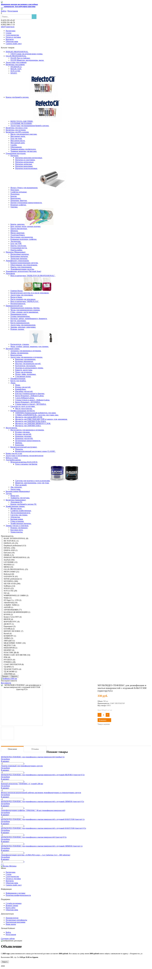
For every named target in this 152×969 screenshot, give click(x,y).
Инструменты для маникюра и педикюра (27, 430)
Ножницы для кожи (23, 436)
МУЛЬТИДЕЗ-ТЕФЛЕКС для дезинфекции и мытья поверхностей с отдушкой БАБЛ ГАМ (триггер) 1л (43, 819)
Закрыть (5, 962)
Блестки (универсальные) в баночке (30, 393)
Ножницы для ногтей (24, 438)
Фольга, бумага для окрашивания (24, 188)
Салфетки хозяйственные (20, 511)
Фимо (17, 385)
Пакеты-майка (16, 250)
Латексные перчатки (19, 258)
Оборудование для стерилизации (24, 265)
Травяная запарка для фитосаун (23, 149)
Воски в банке (16, 297)
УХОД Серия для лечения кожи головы (26, 54)
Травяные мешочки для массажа (23, 151)
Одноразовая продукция (16, 153)
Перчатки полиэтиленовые (26, 168)
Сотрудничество (12, 35)
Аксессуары (15, 489)
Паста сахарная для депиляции (23, 299)
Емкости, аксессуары (24, 370)
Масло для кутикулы (23, 408)
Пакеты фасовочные (18, 229)
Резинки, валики (17, 329)
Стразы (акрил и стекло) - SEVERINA (30, 404)
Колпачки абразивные (24, 361)
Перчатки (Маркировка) (16, 252)
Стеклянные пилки (23, 376)
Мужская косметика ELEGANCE (24, 462)
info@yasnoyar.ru (7, 27)
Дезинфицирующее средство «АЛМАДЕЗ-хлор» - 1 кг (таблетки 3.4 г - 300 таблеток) (35, 855)
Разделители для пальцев (25, 366)
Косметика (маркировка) (16, 500)
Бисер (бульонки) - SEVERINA (28, 402)
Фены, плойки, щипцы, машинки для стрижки (29, 346)
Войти (3, 11)
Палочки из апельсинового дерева (29, 368)
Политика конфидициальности (18, 895)
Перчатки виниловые (24, 166)
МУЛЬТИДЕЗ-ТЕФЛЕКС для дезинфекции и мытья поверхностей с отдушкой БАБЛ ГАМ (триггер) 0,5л (43, 828)
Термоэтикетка (16, 532)
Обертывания (16, 147)
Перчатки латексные (23, 164)
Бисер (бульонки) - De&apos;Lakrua (29, 396)
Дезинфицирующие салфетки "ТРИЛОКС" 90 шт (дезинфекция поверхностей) (33, 810)
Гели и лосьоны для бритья (26, 464)
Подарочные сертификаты (16, 920)
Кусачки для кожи (22, 432)
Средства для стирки (19, 515)
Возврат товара (12, 905)
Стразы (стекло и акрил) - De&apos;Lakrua (32, 400)
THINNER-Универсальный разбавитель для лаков (35, 413)
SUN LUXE (15, 71)
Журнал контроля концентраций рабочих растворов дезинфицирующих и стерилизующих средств (41, 793)
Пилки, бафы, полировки (25, 374)
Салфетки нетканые (18, 192)
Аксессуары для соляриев (16, 62)
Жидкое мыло (16, 508)
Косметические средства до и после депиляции (29, 293)
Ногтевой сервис (13, 349)
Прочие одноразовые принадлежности (26, 203)
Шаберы (18, 443)
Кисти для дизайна (18, 381)
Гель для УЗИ (16, 243)
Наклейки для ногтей (24, 391)
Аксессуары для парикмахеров (23, 325)
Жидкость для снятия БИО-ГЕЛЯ (29, 417)
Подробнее (5, 759)
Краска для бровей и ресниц (17, 97)
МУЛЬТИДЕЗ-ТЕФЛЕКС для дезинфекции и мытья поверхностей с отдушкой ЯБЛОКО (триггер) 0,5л (43, 775)
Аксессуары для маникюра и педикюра (26, 357)
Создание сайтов (8, 939)
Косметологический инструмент (23, 447)
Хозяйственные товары (15, 506)
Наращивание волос (18, 314)
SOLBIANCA (16, 67)
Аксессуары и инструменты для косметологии (24, 456)
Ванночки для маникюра (25, 359)
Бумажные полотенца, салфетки (23, 239)
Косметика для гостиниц (16, 130)
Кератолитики (16, 355)
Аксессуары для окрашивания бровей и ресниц (29, 126)
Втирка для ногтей (23, 387)
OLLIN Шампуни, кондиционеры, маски (27, 60)
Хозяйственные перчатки (20, 523)
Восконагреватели (18, 304)
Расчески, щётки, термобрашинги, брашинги (28, 318)
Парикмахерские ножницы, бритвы (25, 308)
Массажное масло (17, 141)
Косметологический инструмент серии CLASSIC (35, 451)
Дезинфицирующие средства (22, 269)
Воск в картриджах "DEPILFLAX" (24, 301)
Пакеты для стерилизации (21, 267)
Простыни (14, 190)
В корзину (102, 720)
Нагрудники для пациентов (21, 237)
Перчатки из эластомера (25, 160)
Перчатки (14, 156)
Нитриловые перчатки (19, 254)
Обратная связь (12, 41)
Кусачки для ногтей (23, 434)
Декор (13, 383)
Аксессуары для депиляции (21, 295)
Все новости (6, 683)
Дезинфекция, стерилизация (17, 261)
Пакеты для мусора (18, 246)
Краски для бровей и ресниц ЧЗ (23, 504)
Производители (12, 918)
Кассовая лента (16, 530)
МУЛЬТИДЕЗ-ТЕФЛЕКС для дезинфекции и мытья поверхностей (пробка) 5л (32, 757)
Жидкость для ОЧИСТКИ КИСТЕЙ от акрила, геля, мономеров (41, 419)
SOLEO (13, 73)
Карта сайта (10, 908)
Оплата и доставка (13, 37)
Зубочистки (15, 517)
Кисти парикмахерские (20, 323)
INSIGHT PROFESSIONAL (17, 52)
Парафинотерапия (18, 379)
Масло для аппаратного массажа (23, 134)
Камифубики (20, 389)
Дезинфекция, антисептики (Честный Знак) (23, 271)
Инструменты (11, 428)
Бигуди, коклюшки (18, 321)
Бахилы (13, 196)
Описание (12, 749)
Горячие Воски (16, 291)
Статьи (8, 33)
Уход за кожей (21, 485)
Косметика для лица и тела (16, 128)
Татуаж (9, 493)
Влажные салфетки (18, 205)
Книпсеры (19, 445)
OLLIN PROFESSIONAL (16, 56)
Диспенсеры (15, 241)
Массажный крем (17, 143)
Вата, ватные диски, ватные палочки (25, 226)
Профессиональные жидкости (22, 411)
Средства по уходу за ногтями (22, 406)
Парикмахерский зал (14, 306)
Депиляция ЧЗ (16, 502)
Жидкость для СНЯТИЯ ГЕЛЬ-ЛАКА (30, 421)
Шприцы (14, 231)
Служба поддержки (13, 903)
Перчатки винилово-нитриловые (29, 158)
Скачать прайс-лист (14, 44)
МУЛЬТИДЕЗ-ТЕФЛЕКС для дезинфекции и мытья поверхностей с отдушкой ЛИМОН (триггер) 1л (42, 846)
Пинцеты (19, 449)
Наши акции (11, 924)
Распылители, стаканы (19, 344)
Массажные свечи (18, 136)
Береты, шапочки (17, 224)
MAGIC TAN (16, 69)
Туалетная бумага (17, 235)
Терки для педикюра (23, 372)
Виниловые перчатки (19, 256)
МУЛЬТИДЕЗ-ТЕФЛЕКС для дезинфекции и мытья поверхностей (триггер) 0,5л (33, 837)
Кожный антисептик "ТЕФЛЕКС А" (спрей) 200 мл (22, 784)
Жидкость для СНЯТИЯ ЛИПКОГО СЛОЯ (33, 423)
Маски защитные (17, 233)
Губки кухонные (17, 521)
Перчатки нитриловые (24, 162)
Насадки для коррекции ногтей (28, 364)
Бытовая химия (16, 519)
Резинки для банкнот (19, 528)
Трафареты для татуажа (20, 498)
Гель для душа (16, 138)
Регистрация (13, 11)
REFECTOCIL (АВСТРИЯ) (21, 121)
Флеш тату (14, 496)
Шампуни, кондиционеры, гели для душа (32, 483)
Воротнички (15, 198)
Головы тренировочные (20, 316)
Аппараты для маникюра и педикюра (25, 351)
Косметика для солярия (15, 64)
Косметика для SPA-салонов (17, 132)
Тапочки (14, 207)
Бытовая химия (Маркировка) (18, 491)
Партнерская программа (15, 922)
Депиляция (10, 273)
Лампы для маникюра (19, 353)
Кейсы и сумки (12, 458)
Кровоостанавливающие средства (24, 263)
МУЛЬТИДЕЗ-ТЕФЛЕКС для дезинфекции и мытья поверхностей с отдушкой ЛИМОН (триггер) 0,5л (42, 801)
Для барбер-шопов (13, 460)
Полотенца (15, 194)
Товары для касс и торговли (17, 526)
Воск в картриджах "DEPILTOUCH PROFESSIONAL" (32, 276)
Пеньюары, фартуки (18, 200)
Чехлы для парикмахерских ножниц (25, 310)
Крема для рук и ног (14, 453)
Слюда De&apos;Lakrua (24, 398)
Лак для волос (16, 487)
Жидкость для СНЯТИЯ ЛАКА (28, 426)
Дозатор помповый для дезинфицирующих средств (22, 766)
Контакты (10, 39)
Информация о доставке (15, 893)
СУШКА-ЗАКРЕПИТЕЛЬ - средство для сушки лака (37, 415)
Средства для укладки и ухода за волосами (32, 481)
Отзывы (35, 749)
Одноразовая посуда (18, 248)
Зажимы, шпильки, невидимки (23, 327)
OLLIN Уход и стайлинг (20, 58)
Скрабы (13, 145)
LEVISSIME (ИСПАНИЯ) (21, 123)
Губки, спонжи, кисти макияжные (24, 312)
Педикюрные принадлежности (28, 441)
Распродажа (10, 31)
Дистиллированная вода (20, 513)
